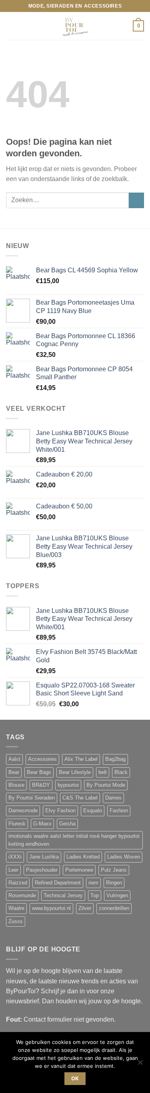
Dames (113, 798)
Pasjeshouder (42, 870)
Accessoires (42, 759)
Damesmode (23, 810)
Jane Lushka (44, 857)
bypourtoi (68, 785)
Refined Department (58, 883)
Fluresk (17, 824)
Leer (13, 870)
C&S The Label (80, 798)
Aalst (14, 759)
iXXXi (15, 857)
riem (93, 883)
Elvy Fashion (60, 810)
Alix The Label (81, 759)
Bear (13, 772)
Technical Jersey (63, 895)
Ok (75, 1078)
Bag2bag (115, 759)
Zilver (84, 908)
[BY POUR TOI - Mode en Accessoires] (75, 26)
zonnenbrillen (114, 908)
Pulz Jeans (114, 870)
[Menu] (11, 26)
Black (121, 772)
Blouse (16, 785)
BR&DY (41, 785)
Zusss (15, 921)
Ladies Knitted (83, 857)
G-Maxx (42, 824)
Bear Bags (39, 772)
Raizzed (17, 883)
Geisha (67, 824)
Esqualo (92, 810)
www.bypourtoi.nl (51, 908)
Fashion (119, 810)
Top (94, 895)
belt (102, 772)
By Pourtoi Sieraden (31, 798)
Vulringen (117, 895)
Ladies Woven (123, 857)
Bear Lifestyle (75, 772)
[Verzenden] (136, 200)
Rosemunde (22, 895)
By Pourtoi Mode (105, 785)
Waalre (16, 908)
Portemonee (79, 870)
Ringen (114, 883)
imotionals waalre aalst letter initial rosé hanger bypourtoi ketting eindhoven (74, 840)
